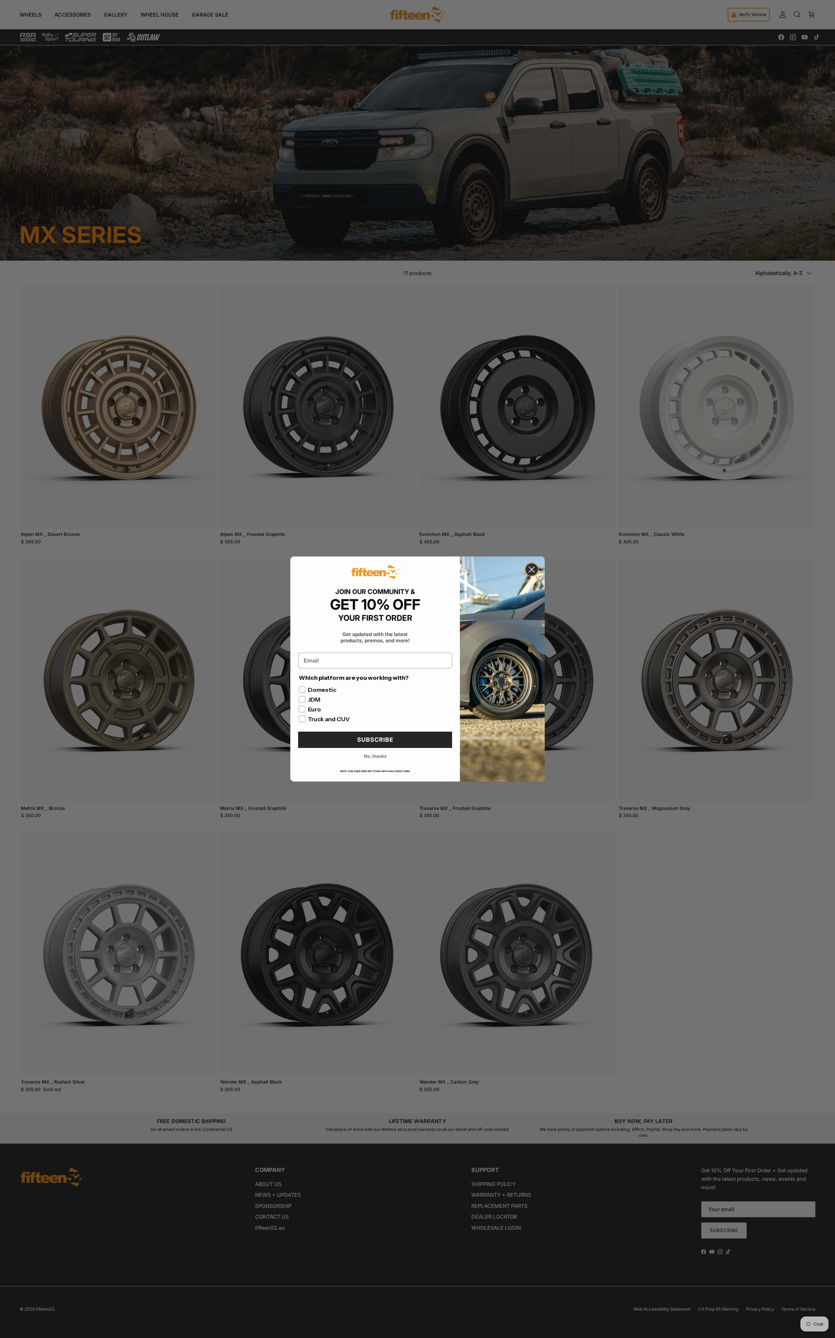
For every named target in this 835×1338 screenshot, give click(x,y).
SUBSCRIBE (375, 739)
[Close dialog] (531, 569)
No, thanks (375, 756)
